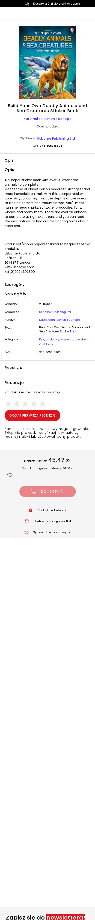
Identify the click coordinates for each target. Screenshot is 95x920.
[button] (47, 63)
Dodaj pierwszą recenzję (32, 415)
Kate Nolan (33, 118)
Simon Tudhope (58, 118)
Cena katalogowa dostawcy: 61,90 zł (47, 468)
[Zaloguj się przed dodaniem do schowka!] (10, 475)
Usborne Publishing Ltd (56, 138)
